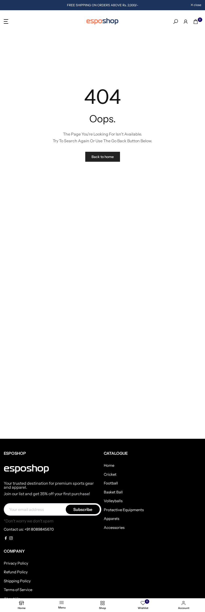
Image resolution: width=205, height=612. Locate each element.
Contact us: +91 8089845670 (29, 529)
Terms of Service (18, 589)
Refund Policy (16, 572)
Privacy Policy (16, 563)
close (10, 5)
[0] (195, 21)
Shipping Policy (17, 581)
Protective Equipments (124, 509)
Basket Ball (113, 492)
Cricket (110, 474)
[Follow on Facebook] (6, 538)
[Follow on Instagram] (11, 538)
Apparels (111, 518)
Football (111, 483)
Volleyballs (113, 500)
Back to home (103, 156)
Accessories (114, 527)
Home (109, 465)
